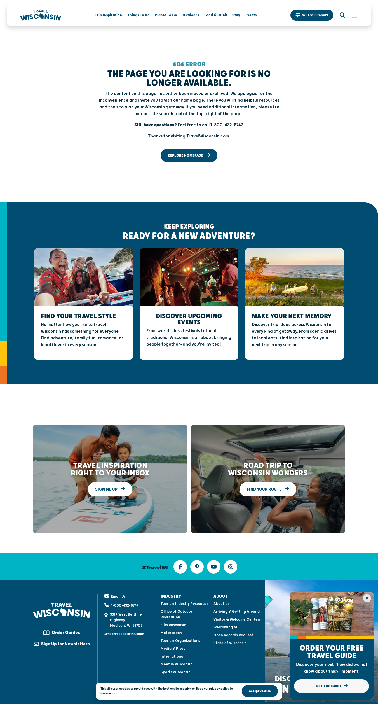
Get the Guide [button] (329, 686)
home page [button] (192, 100)
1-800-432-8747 (124, 605)
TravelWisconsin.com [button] (207, 136)
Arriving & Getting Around (236, 611)
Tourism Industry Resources (184, 604)
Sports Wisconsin (176, 672)
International (172, 656)
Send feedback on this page (124, 634)
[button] (311, 15)
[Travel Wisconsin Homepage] (40, 15)
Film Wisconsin (173, 625)
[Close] (367, 598)
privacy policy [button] (219, 689)
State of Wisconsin (230, 643)
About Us (221, 604)
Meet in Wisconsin (176, 664)
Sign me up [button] (106, 489)
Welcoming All (225, 627)
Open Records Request (233, 635)
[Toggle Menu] (352, 15)
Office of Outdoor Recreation (176, 614)
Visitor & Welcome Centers (237, 619)
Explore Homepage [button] (186, 155)
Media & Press (173, 648)
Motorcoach (171, 633)
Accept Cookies (260, 691)
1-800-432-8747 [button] (226, 125)
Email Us (118, 596)
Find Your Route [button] (264, 489)
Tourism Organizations (180, 640)
